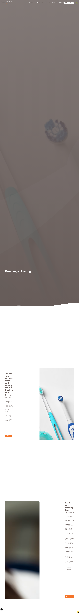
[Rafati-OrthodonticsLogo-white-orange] (6, 1)
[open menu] (76, 3)
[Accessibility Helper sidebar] (78, 612)
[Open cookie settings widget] (1, 609)
